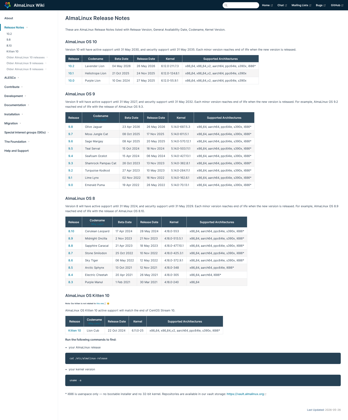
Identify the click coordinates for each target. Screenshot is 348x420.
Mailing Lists (302, 5)
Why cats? (101, 119)
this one (101, 303)
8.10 (9, 45)
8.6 (70, 260)
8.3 (70, 282)
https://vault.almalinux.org (247, 394)
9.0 (70, 185)
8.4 (70, 275)
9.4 (70, 156)
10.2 (9, 34)
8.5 (70, 267)
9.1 (70, 177)
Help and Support (16, 150)
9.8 (9, 39)
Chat (282, 5)
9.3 (70, 163)
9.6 (70, 141)
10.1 (71, 73)
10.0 (71, 80)
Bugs (321, 5)
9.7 (70, 134)
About (8, 18)
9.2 (70, 170)
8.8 (70, 245)
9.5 (70, 148)
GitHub (337, 5)
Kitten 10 (12, 51)
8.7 (70, 253)
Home (267, 5)
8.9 (70, 238)
